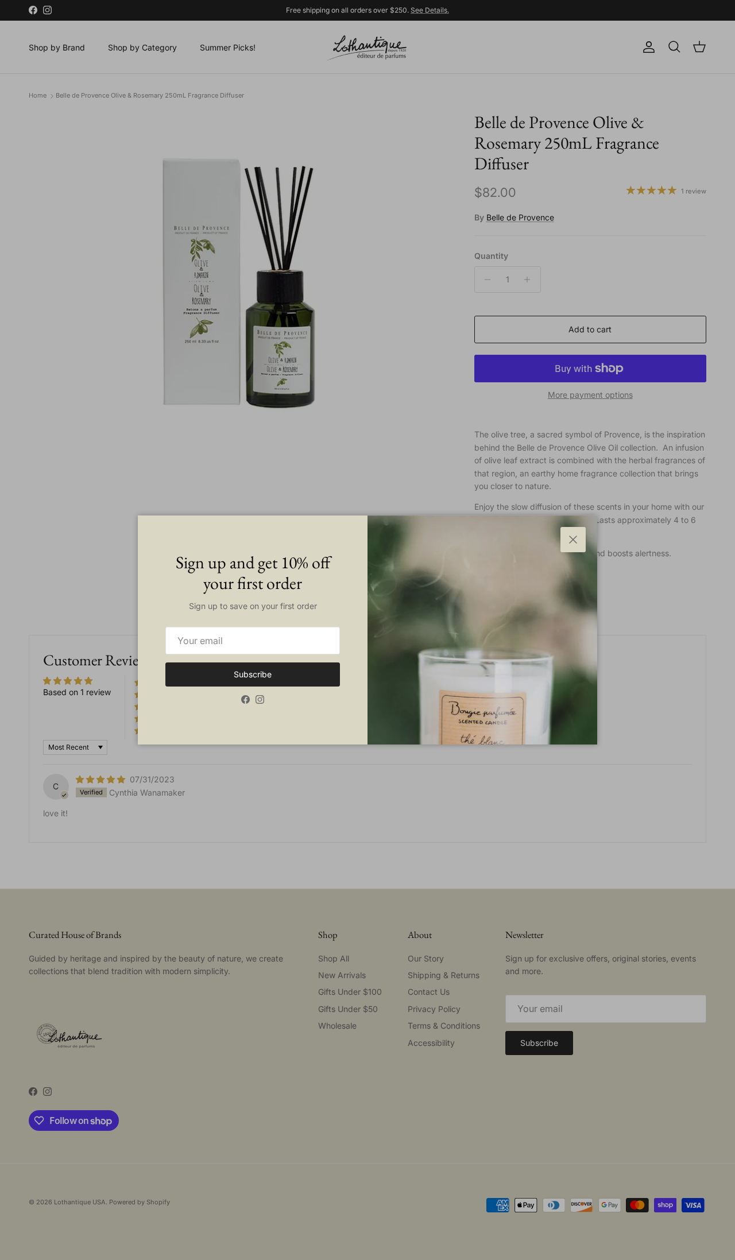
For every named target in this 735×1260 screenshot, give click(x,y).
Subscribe (253, 674)
